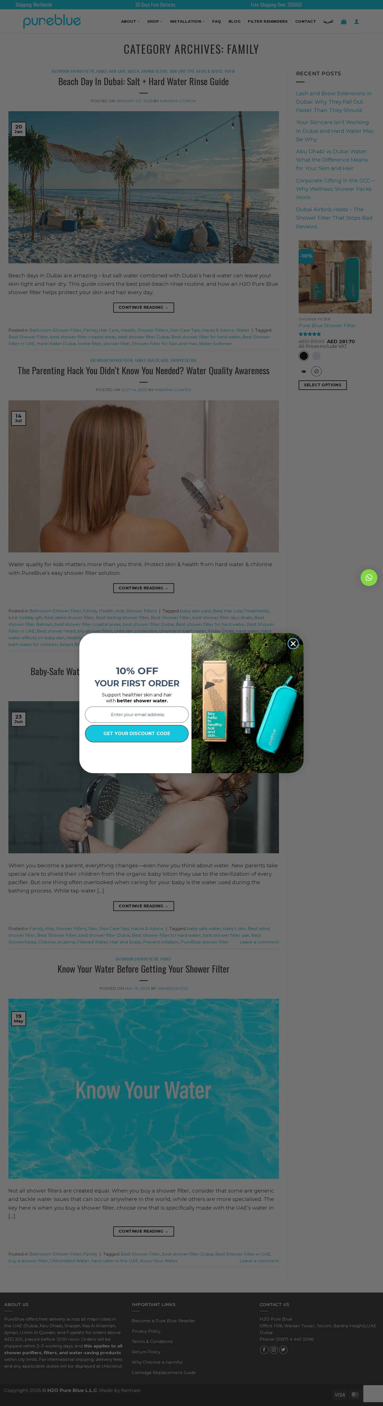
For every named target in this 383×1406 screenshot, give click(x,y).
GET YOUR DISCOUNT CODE (136, 733)
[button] (369, 577)
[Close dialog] (293, 644)
